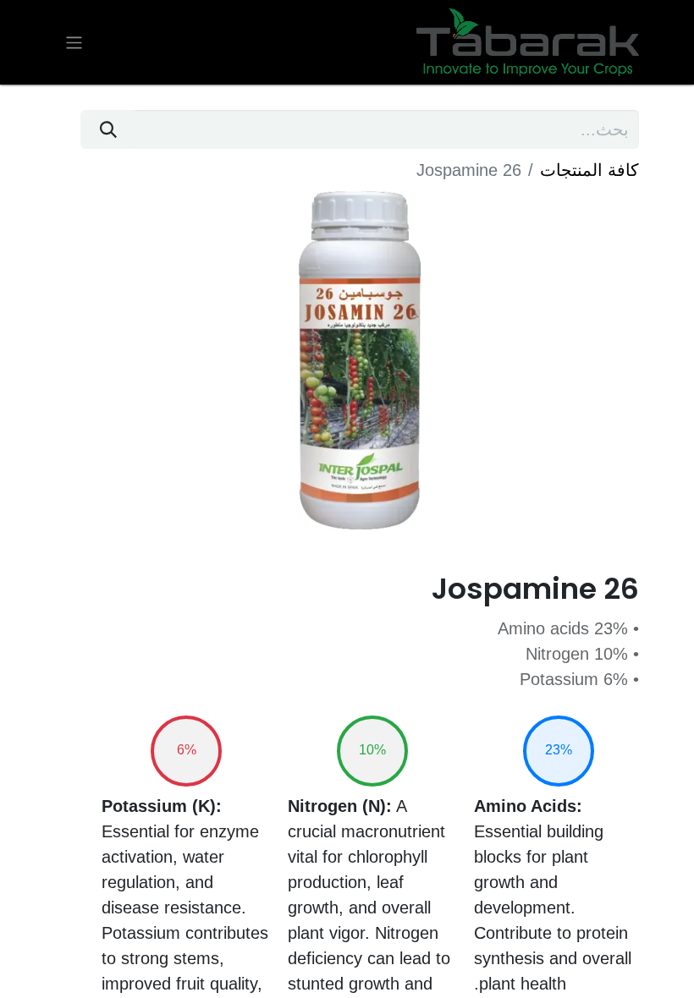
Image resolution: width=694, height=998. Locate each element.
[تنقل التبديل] (74, 42)
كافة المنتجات (589, 170)
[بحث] (107, 129)
